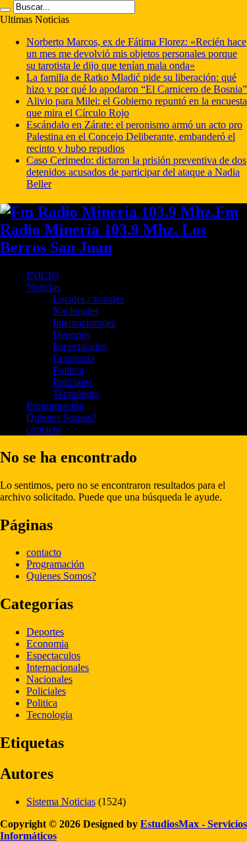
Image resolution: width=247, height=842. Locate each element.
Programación (55, 405)
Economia (74, 358)
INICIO (42, 275)
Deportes (71, 334)
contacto (43, 429)
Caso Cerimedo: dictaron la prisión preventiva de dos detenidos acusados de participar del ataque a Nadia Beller (136, 172)
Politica (68, 370)
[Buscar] (5, 10)
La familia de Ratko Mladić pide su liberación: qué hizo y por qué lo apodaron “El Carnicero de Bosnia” (136, 83)
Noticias (43, 287)
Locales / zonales (88, 299)
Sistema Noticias (61, 801)
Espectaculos (80, 346)
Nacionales (76, 310)
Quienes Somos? (61, 417)
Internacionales (84, 322)
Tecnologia (76, 393)
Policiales (72, 381)
